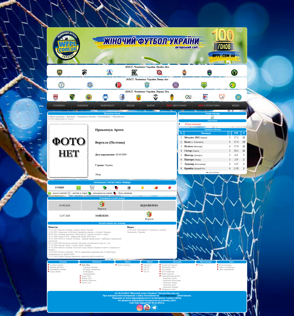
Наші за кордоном (226, 267)
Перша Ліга (87, 278)
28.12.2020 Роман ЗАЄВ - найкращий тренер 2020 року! (72, 236)
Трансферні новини (57, 269)
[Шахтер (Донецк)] (184, 75)
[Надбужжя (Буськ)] (155, 100)
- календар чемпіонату (91, 269)
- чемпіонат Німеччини (171, 280)
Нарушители (118, 116)
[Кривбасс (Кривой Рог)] (159, 75)
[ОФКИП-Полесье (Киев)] (238, 100)
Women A (147, 265)
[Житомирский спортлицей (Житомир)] (188, 100)
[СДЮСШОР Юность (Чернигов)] (147, 87)
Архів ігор (86, 283)
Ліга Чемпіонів (167, 271)
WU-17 (146, 269)
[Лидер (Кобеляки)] (138, 100)
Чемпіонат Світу (168, 267)
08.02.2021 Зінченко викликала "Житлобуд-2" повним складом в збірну (78, 234)
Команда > (72, 116)
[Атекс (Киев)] (55, 100)
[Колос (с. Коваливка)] (134, 75)
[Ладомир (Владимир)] (109, 75)
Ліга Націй (166, 269)
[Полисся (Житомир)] (234, 75)
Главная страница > (57, 116)
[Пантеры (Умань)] (84, 75)
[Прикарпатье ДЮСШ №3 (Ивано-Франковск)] (72, 100)
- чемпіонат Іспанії (169, 283)
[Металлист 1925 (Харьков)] (59, 75)
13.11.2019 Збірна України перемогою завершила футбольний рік (76, 256)
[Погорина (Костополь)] (232, 87)
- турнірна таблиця (89, 267)
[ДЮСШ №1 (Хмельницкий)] (61, 87)
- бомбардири (87, 271)
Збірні (151, 105)
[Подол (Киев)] (204, 87)
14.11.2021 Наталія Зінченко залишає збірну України (70, 230)
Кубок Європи (167, 274)
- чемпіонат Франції (170, 287)
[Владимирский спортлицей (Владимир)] (105, 100)
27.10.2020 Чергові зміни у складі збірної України (69, 245)
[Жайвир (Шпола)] (172, 100)
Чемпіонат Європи (169, 265)
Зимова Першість (89, 280)
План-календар (225, 265)
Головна (59, 105)
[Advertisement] (147, 14)
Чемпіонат (107, 105)
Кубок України (124, 265)
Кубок (130, 105)
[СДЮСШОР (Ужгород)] (205, 100)
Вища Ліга (86, 276)
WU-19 (146, 267)
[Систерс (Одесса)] (209, 75)
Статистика (211, 105)
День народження (226, 269)
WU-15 (146, 271)
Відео (200, 265)
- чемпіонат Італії (169, 285)
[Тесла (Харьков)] (222, 100)
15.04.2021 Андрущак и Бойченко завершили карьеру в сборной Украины (79, 232)
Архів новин (55, 271)
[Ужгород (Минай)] (175, 87)
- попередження (88, 274)
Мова (235, 105)
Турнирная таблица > (87, 116)
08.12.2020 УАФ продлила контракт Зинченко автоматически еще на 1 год (79, 243)
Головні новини (56, 265)
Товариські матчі (168, 289)
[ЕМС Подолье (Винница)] (118, 87)
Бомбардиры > (105, 116)
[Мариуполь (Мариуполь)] (90, 87)
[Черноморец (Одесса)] (122, 100)
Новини (82, 105)
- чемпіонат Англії (169, 278)
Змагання (179, 105)
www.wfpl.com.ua (168, 295)
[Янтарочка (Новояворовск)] (89, 100)
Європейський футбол (170, 276)
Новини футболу (56, 267)
